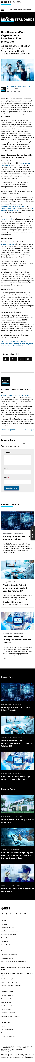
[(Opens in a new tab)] (8, 91)
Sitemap (8, 1046)
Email (6, 478)
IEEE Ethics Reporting (21, 1047)
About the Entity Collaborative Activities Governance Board (17, 974)
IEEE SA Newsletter (7, 1029)
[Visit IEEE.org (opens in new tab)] (5, 908)
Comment (8, 452)
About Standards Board (8, 995)
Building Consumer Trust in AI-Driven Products (15, 708)
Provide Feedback (6, 945)
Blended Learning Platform (9, 979)
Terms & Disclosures (17, 1049)
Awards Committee (7, 958)
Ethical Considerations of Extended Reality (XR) (17, 889)
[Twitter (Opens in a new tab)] (13, 359)
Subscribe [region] (33, 533)
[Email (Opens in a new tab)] (28, 359)
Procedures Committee (8, 1013)
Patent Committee (7, 1009)
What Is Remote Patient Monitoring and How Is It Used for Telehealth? (17, 743)
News (3, 1026)
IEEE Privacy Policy (5, 1049)
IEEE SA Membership (7, 927)
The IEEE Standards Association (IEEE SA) (15, 395)
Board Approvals (6, 999)
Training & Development (8, 934)
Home (2, 1046)
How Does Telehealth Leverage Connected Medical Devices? (15, 777)
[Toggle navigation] (2, 9)
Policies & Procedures (8, 938)
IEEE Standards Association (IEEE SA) (18, 86)
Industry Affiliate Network (9, 982)
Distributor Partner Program (10, 931)
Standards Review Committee (10, 1016)
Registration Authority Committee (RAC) (13, 961)
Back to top (28, 430)
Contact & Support (17, 1046)
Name (7, 468)
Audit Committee (6, 1002)
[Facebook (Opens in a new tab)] (6, 359)
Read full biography (8, 430)
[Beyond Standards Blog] (17, 19)
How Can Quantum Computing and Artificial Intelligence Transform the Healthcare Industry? (17, 855)
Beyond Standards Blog (8, 1036)
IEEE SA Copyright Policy (7, 1051)
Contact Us (4, 941)
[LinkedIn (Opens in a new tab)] (21, 359)
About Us (4, 924)
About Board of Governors (9, 954)
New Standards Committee (9, 1006)
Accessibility (27, 1046)
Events (3, 1033)
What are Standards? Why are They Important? (17, 820)
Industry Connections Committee (11, 986)
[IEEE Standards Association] (11, 3)
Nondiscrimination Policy (7, 1047)
